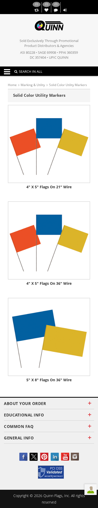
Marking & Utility (33, 85)
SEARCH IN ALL (30, 71)
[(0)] (36, 10)
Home (12, 85)
